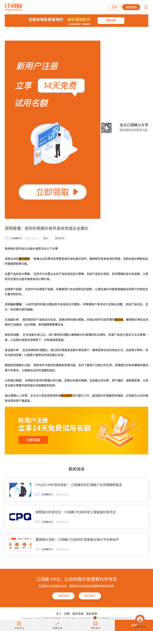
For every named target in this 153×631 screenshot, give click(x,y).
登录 (114, 7)
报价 (45, 238)
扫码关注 (19, 628)
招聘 (67, 613)
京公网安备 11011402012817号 (114, 618)
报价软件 (60, 238)
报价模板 (16, 304)
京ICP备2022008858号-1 (78, 618)
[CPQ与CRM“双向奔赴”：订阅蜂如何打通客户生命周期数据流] (20, 490)
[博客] (76, 21)
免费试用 (131, 7)
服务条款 (77, 613)
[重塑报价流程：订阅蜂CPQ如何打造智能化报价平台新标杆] (20, 544)
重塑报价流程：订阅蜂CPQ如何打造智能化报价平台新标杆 (77, 539)
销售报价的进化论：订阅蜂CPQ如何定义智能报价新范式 (75, 512)
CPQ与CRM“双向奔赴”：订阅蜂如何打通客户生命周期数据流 (78, 485)
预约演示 (89, 595)
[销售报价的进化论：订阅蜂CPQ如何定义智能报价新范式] (20, 517)
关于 (59, 613)
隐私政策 (91, 613)
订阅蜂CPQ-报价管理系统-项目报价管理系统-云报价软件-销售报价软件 (13, 7)
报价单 (119, 319)
